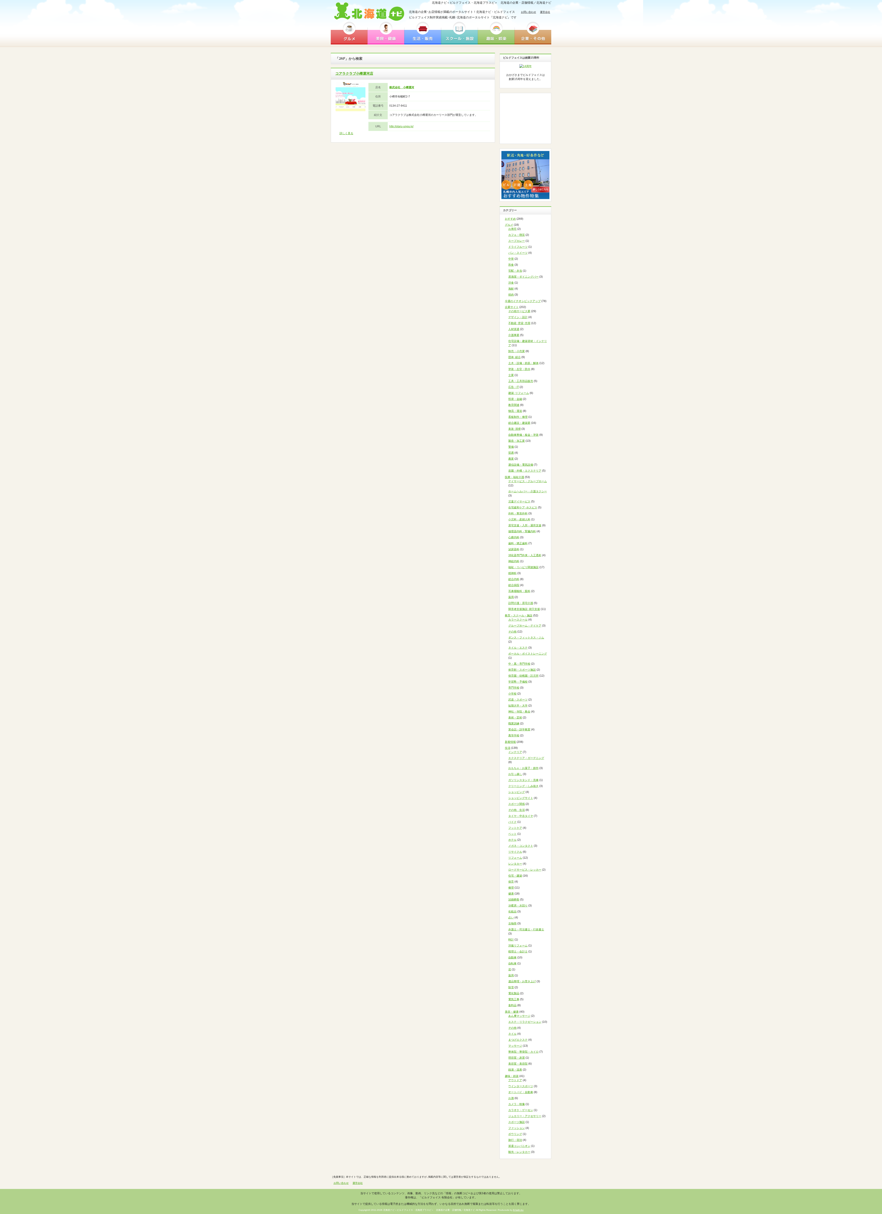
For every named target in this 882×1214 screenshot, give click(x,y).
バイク (512, 822)
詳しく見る (346, 133)
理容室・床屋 (516, 1057)
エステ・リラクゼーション (524, 1021)
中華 (511, 258)
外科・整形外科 (518, 513)
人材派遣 (513, 329)
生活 (507, 747)
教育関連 (513, 405)
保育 (511, 881)
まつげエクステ (518, 1039)
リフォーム (515, 857)
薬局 (511, 597)
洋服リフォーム (518, 945)
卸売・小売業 (516, 351)
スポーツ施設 (516, 1122)
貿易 (511, 452)
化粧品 (512, 911)
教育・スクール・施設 (518, 615)
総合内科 (513, 579)
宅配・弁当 (515, 270)
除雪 (511, 987)
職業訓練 (513, 723)
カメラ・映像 (516, 1104)
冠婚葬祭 (513, 899)
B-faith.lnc (518, 1210)
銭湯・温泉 (515, 1069)
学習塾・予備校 (518, 681)
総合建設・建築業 (519, 423)
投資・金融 (515, 399)
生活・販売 (422, 33)
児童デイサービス (519, 501)
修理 (511, 887)
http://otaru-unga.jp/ (401, 126)
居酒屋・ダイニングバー (523, 276)
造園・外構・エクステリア (524, 470)
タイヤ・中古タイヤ (520, 816)
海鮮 (511, 288)
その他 (512, 631)
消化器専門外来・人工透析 (524, 555)
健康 (511, 893)
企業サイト (512, 307)
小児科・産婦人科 (519, 519)
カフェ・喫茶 (516, 235)
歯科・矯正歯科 (518, 543)
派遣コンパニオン (519, 1146)
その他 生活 (516, 810)
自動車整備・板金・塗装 (523, 434)
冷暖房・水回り (518, 905)
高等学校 (513, 735)
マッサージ (515, 1045)
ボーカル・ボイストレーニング (527, 653)
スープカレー (516, 240)
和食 (511, 264)
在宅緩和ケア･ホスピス (522, 507)
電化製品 (513, 993)
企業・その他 (532, 33)
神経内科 (513, 561)
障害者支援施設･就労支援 (524, 609)
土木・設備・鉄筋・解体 (523, 363)
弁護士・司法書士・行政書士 (526, 929)
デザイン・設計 (518, 317)
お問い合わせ (528, 12)
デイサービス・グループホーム (527, 481)
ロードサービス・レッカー (524, 869)
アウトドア (515, 1080)
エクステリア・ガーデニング (526, 758)
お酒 (511, 1098)
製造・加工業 (516, 440)
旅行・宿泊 (515, 1140)
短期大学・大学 (518, 705)
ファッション (516, 1128)
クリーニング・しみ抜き (523, 786)
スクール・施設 (459, 33)
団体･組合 (514, 357)
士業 (511, 375)
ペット (512, 833)
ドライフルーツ (518, 246)
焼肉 (511, 294)
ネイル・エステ (518, 647)
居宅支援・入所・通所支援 (524, 525)
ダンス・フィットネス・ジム (526, 637)
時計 (511, 939)
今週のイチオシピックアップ (523, 301)
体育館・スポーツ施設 (522, 669)
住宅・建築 (515, 875)
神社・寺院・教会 (519, 711)
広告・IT (513, 387)
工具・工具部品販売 (520, 381)
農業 (511, 458)
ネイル (512, 1033)
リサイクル (515, 851)
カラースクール (518, 619)
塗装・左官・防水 (519, 369)
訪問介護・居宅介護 (520, 603)
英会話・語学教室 (519, 729)
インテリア (515, 752)
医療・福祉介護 (514, 477)
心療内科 (513, 537)
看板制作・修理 (518, 417)
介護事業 (513, 335)
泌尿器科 (513, 549)
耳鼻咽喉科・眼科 (519, 591)
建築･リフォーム (518, 393)
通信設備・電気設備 (520, 464)
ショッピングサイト (520, 798)
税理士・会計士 (518, 951)
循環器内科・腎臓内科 (522, 531)
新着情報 (510, 742)
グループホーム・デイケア (524, 625)
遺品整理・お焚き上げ (522, 981)
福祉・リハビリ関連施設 (523, 567)
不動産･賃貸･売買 (519, 323)
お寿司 (512, 229)
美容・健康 (386, 33)
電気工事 (513, 999)
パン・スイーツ (518, 252)
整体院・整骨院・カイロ (523, 1051)
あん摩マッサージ (519, 1015)
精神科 (512, 573)
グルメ (349, 33)
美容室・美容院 (518, 1063)
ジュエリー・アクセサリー (524, 1116)
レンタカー (515, 863)
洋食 (511, 282)
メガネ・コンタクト (520, 845)
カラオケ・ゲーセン (520, 1110)
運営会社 (545, 12)
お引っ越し (515, 774)
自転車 (512, 963)
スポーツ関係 (516, 804)
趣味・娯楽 (496, 33)
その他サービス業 (519, 311)
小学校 (512, 693)
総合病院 (513, 585)
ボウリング (515, 1134)
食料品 (512, 1005)
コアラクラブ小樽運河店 (354, 73)
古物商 (512, 923)
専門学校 (513, 687)
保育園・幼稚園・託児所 (523, 675)
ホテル (512, 839)
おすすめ (510, 218)
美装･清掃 (514, 428)
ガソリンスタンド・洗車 (523, 780)
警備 (511, 446)
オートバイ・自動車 (520, 1092)
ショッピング (516, 792)
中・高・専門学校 (519, 663)
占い (511, 917)
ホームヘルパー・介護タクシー (527, 491)
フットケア (515, 827)
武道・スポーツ (518, 699)
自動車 (512, 957)
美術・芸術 (515, 717)
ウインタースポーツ (520, 1086)
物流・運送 (515, 411)
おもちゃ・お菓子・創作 (523, 768)
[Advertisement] (525, 118)
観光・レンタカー (519, 1152)
